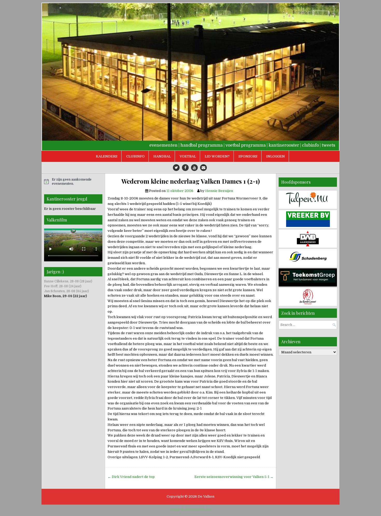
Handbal (162, 156)
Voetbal (188, 156)
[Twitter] (176, 167)
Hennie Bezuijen (219, 191)
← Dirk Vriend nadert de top (131, 477)
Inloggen (275, 156)
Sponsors (247, 156)
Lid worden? (217, 156)
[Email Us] (203, 167)
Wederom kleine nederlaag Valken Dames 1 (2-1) (190, 181)
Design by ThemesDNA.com (191, 509)
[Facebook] (185, 167)
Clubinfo (135, 156)
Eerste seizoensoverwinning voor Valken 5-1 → (233, 477)
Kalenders (106, 156)
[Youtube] (194, 167)
